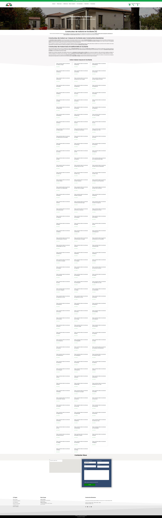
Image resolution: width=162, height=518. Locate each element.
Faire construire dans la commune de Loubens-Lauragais (63, 260)
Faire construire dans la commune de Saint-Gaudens (81, 180)
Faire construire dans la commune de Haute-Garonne (63, 435)
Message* (85, 469)
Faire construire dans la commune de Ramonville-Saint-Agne (81, 202)
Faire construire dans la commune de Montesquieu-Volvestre (63, 238)
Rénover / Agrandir (72, 3)
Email (85, 464)
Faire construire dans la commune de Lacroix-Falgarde (63, 289)
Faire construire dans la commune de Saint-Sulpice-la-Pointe (99, 79)
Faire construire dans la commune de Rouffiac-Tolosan (81, 435)
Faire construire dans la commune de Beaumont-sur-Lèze (99, 384)
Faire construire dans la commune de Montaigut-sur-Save (63, 246)
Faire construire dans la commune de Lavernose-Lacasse (99, 268)
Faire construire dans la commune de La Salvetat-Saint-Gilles (99, 159)
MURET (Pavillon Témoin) (79, 0)
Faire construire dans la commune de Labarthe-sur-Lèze (63, 297)
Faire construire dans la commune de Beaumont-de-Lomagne (81, 79)
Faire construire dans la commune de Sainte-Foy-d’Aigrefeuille (63, 188)
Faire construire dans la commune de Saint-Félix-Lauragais (81, 188)
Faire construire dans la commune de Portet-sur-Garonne (81, 209)
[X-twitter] (89, 506)
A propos (53, 3)
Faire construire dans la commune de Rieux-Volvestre (81, 195)
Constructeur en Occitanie (81, 516)
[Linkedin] (87, 506)
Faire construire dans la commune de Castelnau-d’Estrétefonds (99, 347)
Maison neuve (59, 3)
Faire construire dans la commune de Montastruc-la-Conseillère (99, 238)
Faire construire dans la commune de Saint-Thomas (63, 166)
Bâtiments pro (65, 3)
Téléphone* (98, 464)
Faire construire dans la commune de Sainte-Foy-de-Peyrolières (99, 180)
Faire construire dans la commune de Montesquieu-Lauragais (81, 238)
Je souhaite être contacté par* (88, 460)
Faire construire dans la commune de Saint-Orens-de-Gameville (99, 166)
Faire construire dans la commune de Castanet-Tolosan (99, 355)
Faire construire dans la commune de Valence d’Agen (63, 64)
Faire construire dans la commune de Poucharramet (63, 209)
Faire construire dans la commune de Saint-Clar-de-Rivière (99, 188)
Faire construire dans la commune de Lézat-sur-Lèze (99, 420)
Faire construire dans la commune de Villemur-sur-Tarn (99, 129)
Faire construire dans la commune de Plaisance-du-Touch (99, 209)
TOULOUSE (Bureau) (86, 0)
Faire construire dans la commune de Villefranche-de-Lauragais (63, 137)
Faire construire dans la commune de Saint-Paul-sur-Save (81, 166)
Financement (86, 3)
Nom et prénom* (99, 460)
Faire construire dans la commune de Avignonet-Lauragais (81, 391)
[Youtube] (91, 506)
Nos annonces (93, 3)
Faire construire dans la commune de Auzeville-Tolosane (63, 398)
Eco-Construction (79, 3)
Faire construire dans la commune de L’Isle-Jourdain (99, 115)
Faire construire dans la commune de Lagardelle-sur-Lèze (99, 282)
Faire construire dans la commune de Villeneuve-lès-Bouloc (81, 129)
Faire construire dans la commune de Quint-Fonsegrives (99, 202)
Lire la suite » (58, 66)
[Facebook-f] (85, 506)
